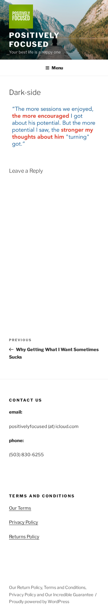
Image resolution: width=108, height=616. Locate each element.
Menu (57, 67)
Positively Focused (34, 40)
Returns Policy (24, 536)
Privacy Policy (23, 522)
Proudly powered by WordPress (39, 601)
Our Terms (20, 508)
